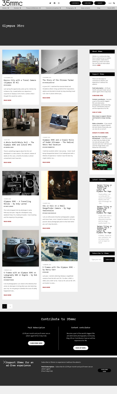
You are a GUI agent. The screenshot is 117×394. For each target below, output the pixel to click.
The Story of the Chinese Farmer (58, 80)
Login (110, 3)
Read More (7, 100)
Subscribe (88, 3)
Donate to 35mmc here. (100, 133)
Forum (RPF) (111, 8)
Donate (100, 3)
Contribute (75, 3)
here (98, 65)
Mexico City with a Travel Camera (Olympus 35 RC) (20, 82)
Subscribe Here (104, 370)
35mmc (4, 8)
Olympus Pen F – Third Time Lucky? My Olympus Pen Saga (104, 189)
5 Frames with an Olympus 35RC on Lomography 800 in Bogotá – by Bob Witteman (20, 275)
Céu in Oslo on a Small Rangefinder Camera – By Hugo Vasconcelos (57, 208)
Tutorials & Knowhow (52, 8)
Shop (98, 8)
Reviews (16, 8)
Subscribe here (36, 343)
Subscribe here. (97, 95)
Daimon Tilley (103, 185)
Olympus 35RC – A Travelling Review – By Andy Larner (17, 203)
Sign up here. (97, 112)
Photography (70, 8)
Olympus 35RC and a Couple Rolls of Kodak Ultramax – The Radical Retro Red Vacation (58, 142)
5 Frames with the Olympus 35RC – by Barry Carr (59, 269)
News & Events (85, 8)
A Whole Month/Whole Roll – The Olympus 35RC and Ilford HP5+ (19, 144)
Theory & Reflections (32, 8)
